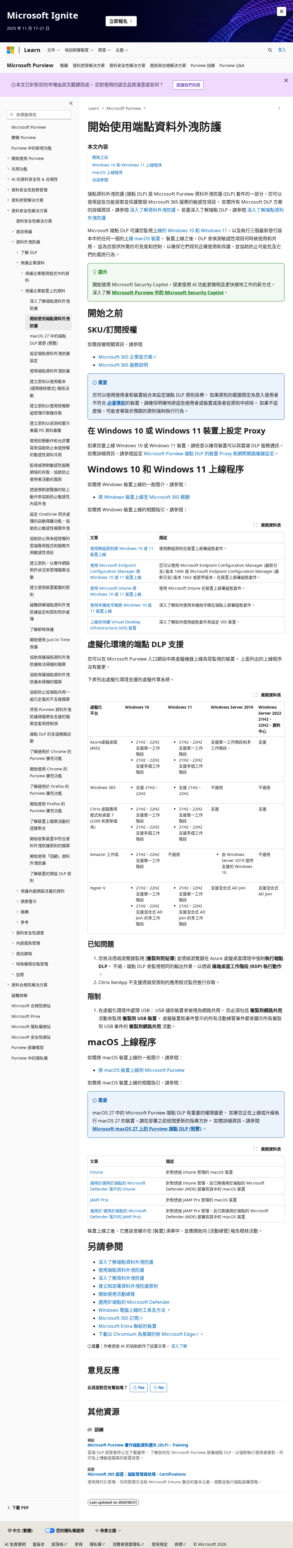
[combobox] (39, 114)
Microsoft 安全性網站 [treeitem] (31, 1037)
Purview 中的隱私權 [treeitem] (29, 1058)
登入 (282, 49)
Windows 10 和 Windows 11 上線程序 (127, 165)
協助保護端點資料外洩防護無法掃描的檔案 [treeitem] (50, 660)
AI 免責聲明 (15, 1544)
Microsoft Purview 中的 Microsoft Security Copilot (168, 292)
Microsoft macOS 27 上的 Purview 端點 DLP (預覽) (147, 1129)
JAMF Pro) (99, 1200)
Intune (96, 1172)
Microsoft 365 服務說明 (123, 365)
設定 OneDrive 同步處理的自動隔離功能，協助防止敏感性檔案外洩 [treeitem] (50, 521)
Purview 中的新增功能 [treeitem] (31, 148)
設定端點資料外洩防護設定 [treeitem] (50, 357)
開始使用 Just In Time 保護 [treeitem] (50, 643)
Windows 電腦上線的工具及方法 (132, 1310)
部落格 (58, 1544)
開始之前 (100, 157)
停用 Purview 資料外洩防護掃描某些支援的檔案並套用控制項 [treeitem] (50, 716)
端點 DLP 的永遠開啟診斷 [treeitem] (50, 737)
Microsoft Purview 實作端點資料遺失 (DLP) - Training (138, 1445)
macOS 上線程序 (107, 172)
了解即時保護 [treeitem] (42, 629)
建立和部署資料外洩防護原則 (128, 1286)
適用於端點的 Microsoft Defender (134, 1302)
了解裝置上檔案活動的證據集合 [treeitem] (50, 824)
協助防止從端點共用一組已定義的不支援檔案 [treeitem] (50, 695)
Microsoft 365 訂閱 (118, 1318)
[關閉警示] (281, 11)
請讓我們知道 (188, 85)
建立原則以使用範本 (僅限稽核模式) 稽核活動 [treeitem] (49, 388)
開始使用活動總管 (116, 1294)
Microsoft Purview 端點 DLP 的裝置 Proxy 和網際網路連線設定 (209, 453)
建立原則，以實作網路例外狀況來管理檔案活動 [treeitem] (50, 570)
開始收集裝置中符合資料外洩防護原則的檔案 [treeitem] (50, 842)
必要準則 (116, 403)
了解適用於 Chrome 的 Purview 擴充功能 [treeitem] (50, 755)
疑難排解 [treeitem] (19, 995)
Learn (93, 108)
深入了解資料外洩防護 (153, 210)
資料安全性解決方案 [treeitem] (34, 221)
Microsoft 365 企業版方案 (125, 357)
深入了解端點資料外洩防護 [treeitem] (50, 304)
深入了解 (179, 1346)
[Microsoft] (10, 50)
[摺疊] (71, 103)
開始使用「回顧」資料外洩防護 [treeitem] (50, 859)
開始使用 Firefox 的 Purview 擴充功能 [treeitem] (47, 807)
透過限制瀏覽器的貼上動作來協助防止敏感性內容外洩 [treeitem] (50, 496)
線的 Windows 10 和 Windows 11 (192, 230)
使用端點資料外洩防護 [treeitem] (50, 370)
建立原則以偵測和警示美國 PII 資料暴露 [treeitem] (50, 426)
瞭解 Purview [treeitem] (23, 137)
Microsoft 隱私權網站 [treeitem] (31, 1026)
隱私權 (96, 1544)
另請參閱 (100, 179)
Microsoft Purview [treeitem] (28, 127)
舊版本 (39, 1544)
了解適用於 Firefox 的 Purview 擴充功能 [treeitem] (49, 790)
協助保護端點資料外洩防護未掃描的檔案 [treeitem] (50, 678)
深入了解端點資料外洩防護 (125, 1262)
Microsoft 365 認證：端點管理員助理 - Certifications (137, 1474)
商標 (179, 1544)
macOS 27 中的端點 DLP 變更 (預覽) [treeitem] (48, 339)
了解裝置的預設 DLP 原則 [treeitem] (50, 877)
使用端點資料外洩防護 (121, 1270)
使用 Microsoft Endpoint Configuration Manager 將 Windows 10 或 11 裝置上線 (115, 571)
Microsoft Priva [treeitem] (25, 1016)
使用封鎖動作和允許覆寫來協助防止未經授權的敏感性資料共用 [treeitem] (50, 447)
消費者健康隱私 (126, 1544)
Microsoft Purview (123, 108)
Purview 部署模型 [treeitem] (27, 1047)
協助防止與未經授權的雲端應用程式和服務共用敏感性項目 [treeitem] (50, 545)
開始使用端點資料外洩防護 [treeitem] (50, 322)
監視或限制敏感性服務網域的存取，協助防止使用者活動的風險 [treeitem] (50, 472)
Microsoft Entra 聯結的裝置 (127, 1326)
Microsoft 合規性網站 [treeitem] (31, 1005)
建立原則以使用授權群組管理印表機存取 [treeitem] (50, 409)
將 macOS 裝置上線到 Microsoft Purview (141, 1070)
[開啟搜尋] (270, 50)
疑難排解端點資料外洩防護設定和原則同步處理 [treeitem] (50, 611)
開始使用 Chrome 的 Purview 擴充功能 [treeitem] (48, 772)
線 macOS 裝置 (144, 238)
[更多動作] (279, 108)
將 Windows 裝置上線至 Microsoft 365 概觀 (144, 497)
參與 (79, 1544)
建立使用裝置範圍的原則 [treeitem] (50, 591)
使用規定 (160, 1544)
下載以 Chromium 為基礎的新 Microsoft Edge (146, 1334)
